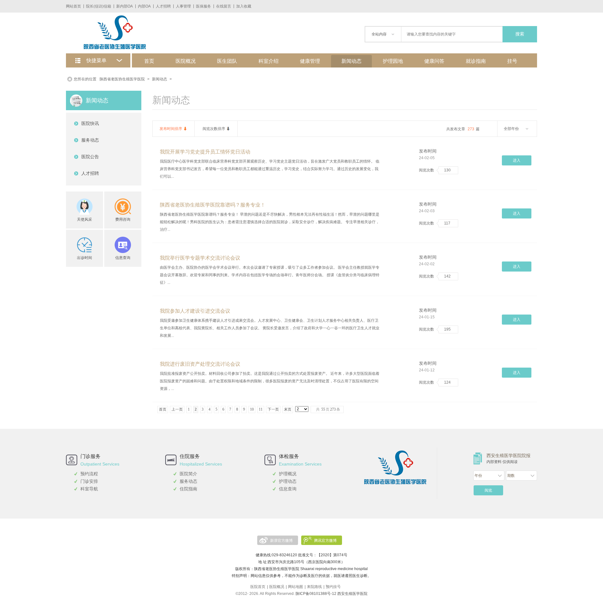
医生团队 (227, 61)
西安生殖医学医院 (352, 593)
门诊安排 (89, 481)
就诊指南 (476, 61)
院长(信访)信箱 (98, 6)
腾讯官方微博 (325, 540)
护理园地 (393, 61)
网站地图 (295, 587)
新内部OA (124, 6)
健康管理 (310, 61)
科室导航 (89, 488)
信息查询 (287, 488)
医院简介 (188, 473)
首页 (149, 61)
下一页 (273, 409)
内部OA (144, 6)
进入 (516, 160)
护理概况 (287, 473)
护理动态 (287, 481)
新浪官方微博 (281, 540)
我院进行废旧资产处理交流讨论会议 (200, 364)
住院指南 (188, 488)
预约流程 (89, 473)
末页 (287, 409)
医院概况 (186, 61)
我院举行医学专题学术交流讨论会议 (200, 258)
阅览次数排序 (214, 129)
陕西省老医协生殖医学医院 (122, 79)
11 (261, 409)
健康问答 (434, 61)
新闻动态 (351, 61)
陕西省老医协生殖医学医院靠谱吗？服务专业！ (212, 204)
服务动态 (188, 481)
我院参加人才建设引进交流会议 (195, 311)
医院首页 (257, 587)
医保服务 (203, 6)
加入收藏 (243, 6)
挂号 (512, 61)
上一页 (177, 409)
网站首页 (73, 6)
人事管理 (183, 6)
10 (252, 409)
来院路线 (314, 587)
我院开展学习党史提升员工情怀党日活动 (205, 151)
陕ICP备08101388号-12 (316, 593)
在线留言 (223, 6)
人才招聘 (163, 6)
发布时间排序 (171, 129)
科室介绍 (268, 61)
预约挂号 (333, 587)
